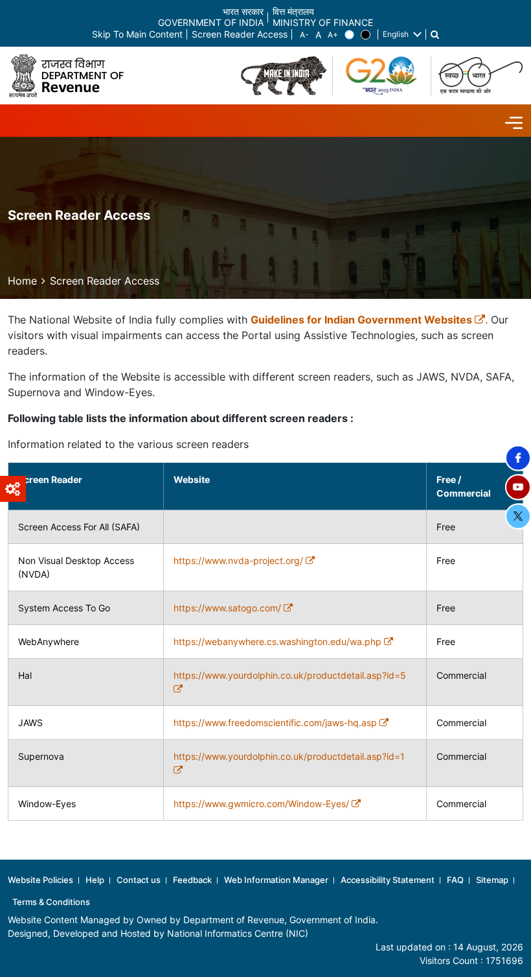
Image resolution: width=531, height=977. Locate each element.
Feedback (192, 880)
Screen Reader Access (240, 35)
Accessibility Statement (388, 880)
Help (94, 880)
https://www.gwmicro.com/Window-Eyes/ (263, 803)
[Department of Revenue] (71, 75)
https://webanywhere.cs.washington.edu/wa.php (279, 641)
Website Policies (40, 880)
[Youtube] (518, 487)
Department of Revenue (233, 919)
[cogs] (13, 489)
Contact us (139, 880)
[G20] (382, 75)
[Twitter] (518, 516)
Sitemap (492, 880)
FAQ (455, 880)
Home (22, 280)
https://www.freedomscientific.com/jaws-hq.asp (276, 722)
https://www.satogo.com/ (229, 607)
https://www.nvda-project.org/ (240, 560)
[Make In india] (283, 75)
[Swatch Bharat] (480, 75)
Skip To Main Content (137, 35)
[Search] (435, 34)
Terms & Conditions (51, 902)
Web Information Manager (276, 880)
